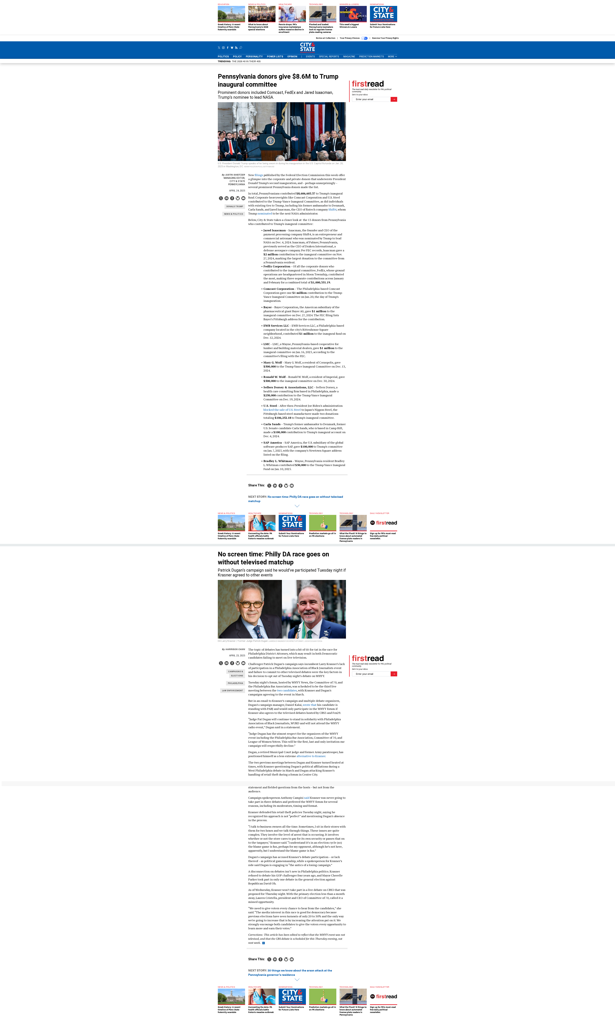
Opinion (292, 56)
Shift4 (332, 209)
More (391, 56)
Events (310, 56)
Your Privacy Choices (350, 38)
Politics (223, 56)
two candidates (287, 690)
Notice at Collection (325, 38)
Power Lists (275, 56)
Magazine (349, 56)
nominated (265, 213)
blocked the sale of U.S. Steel (282, 410)
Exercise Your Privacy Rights (385, 38)
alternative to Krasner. (311, 756)
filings (259, 175)
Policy (237, 56)
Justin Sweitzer (233, 174)
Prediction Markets (371, 56)
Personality (254, 56)
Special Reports (329, 56)
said (306, 798)
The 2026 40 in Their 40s (246, 61)
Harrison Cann (233, 649)
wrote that (309, 705)
